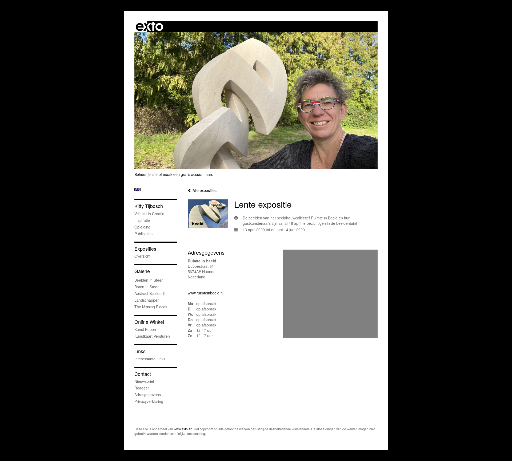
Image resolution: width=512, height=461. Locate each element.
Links (140, 351)
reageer (141, 388)
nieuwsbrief (144, 381)
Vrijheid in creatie (149, 213)
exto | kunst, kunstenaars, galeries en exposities (149, 26)
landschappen (146, 300)
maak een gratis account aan (187, 174)
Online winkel (149, 321)
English (137, 189)
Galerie (142, 271)
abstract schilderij (149, 293)
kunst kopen (145, 329)
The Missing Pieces (150, 306)
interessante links (149, 358)
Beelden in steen (148, 280)
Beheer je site (146, 174)
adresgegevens (147, 394)
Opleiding (142, 227)
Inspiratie (142, 220)
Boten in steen (146, 286)
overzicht (142, 256)
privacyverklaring (148, 401)
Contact (142, 374)
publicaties (143, 233)
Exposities (145, 248)
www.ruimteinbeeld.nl (205, 292)
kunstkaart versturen (152, 336)
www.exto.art (183, 429)
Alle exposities (204, 190)
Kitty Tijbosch (148, 206)
